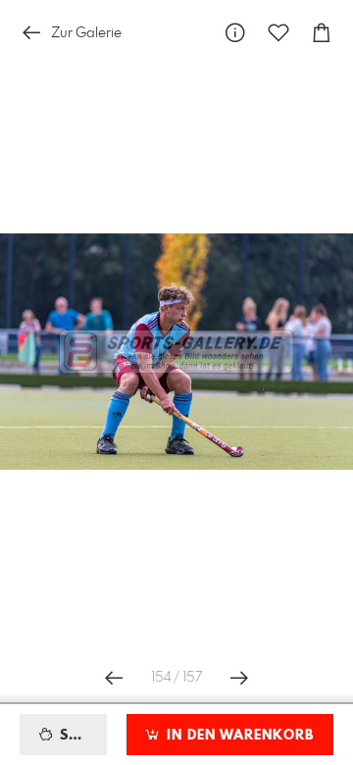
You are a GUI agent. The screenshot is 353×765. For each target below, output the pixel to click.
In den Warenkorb (238, 735)
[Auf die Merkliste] (278, 33)
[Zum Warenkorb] (321, 33)
